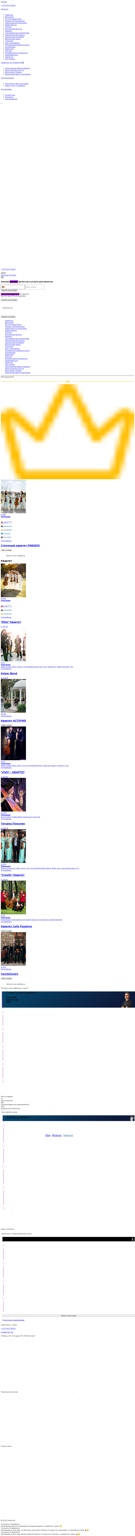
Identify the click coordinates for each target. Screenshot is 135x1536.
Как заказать (6, 89)
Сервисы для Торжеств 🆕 (12, 63)
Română (12, 275)
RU (3, 273)
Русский (5, 275)
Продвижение (7, 78)
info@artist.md (7, 1332)
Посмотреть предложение (13, 1320)
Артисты (4, 9)
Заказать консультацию (9, 290)
